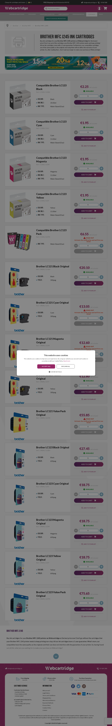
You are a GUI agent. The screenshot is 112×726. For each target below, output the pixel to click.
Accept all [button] (46, 366)
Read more (66, 361)
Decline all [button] (65, 366)
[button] (56, 372)
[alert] (56, 363)
